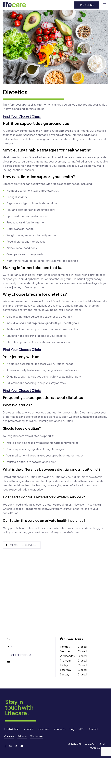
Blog (72, 729)
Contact (93, 729)
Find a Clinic (86, 4)
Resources (59, 729)
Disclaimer (36, 736)
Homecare (42, 729)
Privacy (22, 736)
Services (28, 729)
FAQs (81, 729)
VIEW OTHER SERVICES (23, 544)
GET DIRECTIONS (21, 654)
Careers (9, 736)
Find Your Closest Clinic (22, 116)
